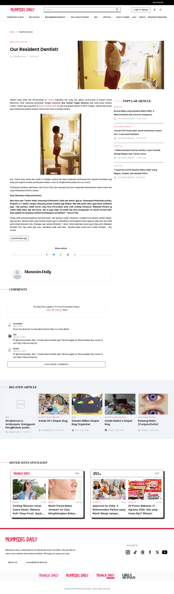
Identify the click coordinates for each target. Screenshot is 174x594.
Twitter (51, 100)
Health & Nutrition (146, 417)
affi (76, 430)
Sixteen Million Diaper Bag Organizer (85, 422)
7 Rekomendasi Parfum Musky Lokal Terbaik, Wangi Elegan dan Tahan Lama (137, 152)
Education (34, 17)
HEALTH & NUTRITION (18, 42)
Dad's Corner (122, 17)
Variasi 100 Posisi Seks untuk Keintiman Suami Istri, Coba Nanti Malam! (138, 132)
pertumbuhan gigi (19, 238)
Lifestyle (107, 17)
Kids (7, 417)
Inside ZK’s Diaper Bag (53, 421)
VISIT (77, 473)
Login (48, 310)
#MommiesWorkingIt (55, 17)
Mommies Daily (20, 56)
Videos (142, 17)
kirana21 (145, 430)
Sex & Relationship (80, 17)
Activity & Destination (49, 417)
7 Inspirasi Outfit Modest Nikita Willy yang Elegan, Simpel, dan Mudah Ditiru (135, 171)
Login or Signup (141, 9)
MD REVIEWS (158, 3)
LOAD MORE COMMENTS (56, 364)
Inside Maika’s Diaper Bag (118, 422)
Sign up (58, 310)
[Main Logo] (23, 10)
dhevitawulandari (125, 119)
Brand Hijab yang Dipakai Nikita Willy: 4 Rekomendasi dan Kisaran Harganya (134, 113)
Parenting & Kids (15, 17)
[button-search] (117, 9)
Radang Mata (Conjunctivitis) (148, 422)
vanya (110, 430)
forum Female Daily (47, 106)
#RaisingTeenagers (157, 17)
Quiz (134, 17)
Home (12, 32)
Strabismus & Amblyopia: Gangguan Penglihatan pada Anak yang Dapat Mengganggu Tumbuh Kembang (20, 424)
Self (96, 17)
